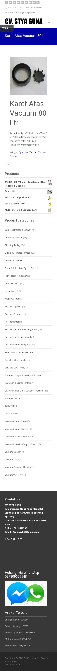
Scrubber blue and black (16, 360)
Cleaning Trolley (13, 245)
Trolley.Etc (10, 405)
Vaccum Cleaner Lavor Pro (18, 436)
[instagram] (22, 3)
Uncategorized (12, 413)
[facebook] (6, 3)
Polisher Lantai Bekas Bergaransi (21, 329)
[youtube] (30, 3)
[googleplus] (26, 3)
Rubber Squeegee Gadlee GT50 (20, 632)
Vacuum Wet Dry (13, 474)
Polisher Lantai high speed (18, 337)
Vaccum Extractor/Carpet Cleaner (21, 444)
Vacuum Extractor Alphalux (18, 467)
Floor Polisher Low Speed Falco (20, 268)
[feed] (18, 3)
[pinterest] (34, 3)
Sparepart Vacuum (28, 152)
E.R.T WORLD (19, 664)
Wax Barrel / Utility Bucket (18, 645)
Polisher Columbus (14, 314)
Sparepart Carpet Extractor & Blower (23, 375)
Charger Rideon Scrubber (17, 619)
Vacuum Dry (11, 459)
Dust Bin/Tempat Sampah (18, 252)
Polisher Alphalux (13, 306)
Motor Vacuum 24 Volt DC (18, 639)
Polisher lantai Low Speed (17, 344)
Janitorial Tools (12, 283)
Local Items (10, 291)
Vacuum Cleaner (13, 451)
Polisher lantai (12, 321)
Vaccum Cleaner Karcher (17, 428)
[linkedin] (38, 3)
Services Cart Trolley (15, 367)
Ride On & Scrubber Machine (19, 352)
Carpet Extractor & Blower (18, 229)
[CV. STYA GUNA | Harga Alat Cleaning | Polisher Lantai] (21, 21)
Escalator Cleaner (13, 260)
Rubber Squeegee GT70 (16, 626)
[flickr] (14, 3)
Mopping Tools (12, 298)
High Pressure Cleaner (16, 275)
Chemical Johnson (13, 237)
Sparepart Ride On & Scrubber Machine (24, 390)
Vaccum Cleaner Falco (16, 421)
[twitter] (10, 3)
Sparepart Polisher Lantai (17, 382)
